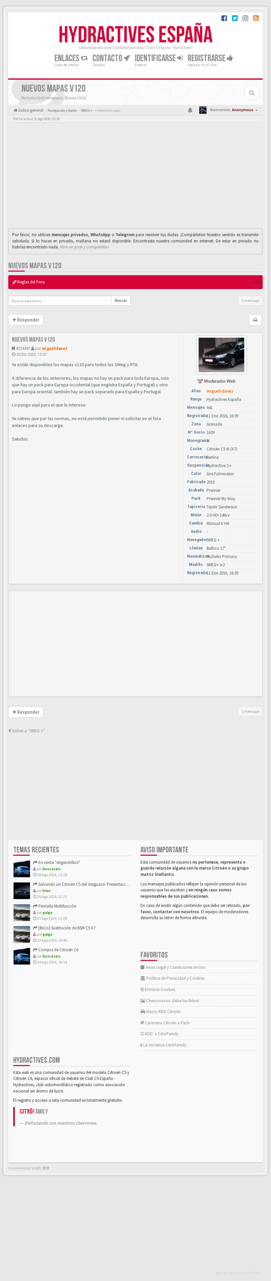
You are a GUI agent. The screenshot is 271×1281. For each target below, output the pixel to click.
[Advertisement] (135, 177)
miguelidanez (54, 348)
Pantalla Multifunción (56, 906)
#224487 (23, 348)
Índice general (30, 110)
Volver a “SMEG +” (28, 731)
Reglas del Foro (30, 282)
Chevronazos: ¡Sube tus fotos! (172, 1000)
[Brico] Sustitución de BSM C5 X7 (66, 928)
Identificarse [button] (156, 58)
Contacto (108, 58)
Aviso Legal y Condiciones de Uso (175, 967)
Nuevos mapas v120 (34, 266)
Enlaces (68, 58)
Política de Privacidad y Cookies (174, 978)
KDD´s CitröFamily (161, 1034)
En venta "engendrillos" (58, 862)
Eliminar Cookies (159, 989)
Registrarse (207, 58)
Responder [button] (27, 319)
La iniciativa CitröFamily (164, 1045)
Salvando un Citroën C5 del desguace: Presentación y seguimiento (96, 884)
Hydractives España (135, 35)
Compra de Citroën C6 (57, 950)
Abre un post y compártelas (84, 247)
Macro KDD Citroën (162, 1011)
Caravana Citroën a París (166, 1023)
